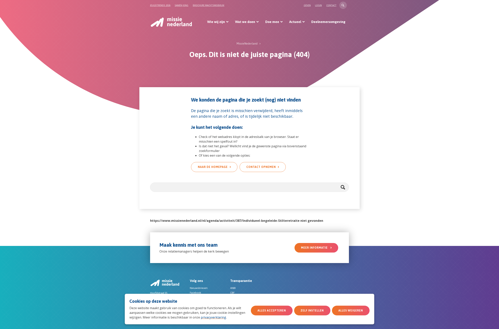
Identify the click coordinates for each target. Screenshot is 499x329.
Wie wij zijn (216, 22)
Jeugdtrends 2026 (160, 5)
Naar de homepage (213, 166)
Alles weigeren (350, 310)
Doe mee (272, 22)
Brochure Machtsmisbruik (208, 5)
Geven (307, 5)
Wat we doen (245, 22)
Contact (331, 5)
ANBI (233, 288)
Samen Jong (181, 5)
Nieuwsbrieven (199, 288)
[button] (343, 5)
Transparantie (241, 281)
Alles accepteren (271, 310)
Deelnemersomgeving (328, 22)
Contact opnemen (261, 166)
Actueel (295, 22)
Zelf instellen (312, 310)
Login (318, 5)
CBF (232, 292)
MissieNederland (246, 43)
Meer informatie (314, 247)
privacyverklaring (213, 317)
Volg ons (196, 281)
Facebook (195, 292)
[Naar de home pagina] (171, 22)
